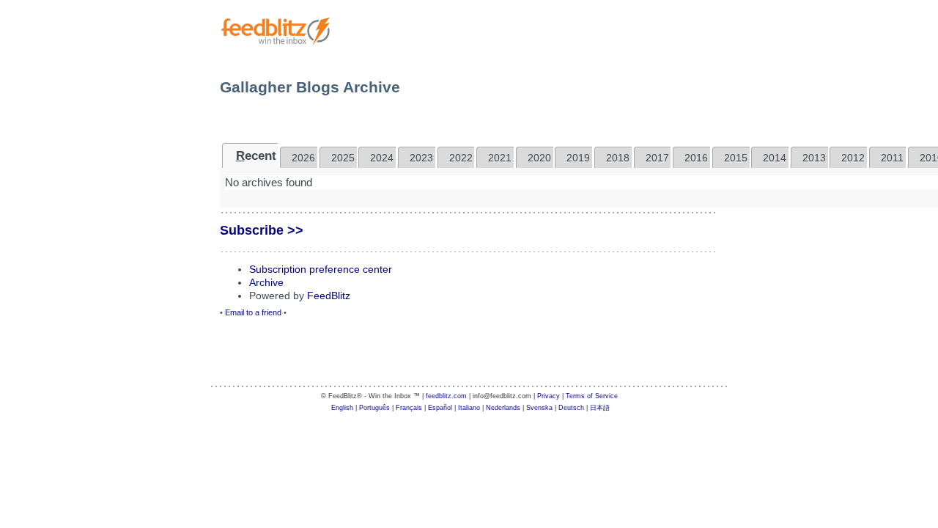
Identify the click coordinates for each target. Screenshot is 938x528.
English (342, 407)
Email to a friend (253, 312)
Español (440, 407)
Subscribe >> (261, 230)
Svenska (539, 407)
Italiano (469, 407)
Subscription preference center (320, 269)
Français (409, 407)
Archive (266, 282)
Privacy (548, 396)
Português (374, 407)
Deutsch (571, 407)
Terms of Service (592, 396)
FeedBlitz (328, 295)
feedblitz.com (446, 396)
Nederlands (503, 407)
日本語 (600, 407)
